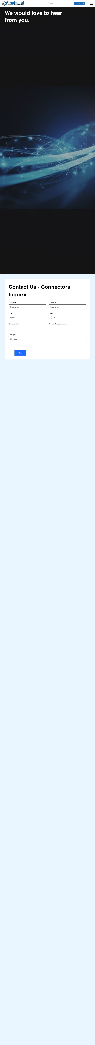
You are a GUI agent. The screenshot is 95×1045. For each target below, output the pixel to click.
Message (12, 335)
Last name (53, 302)
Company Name (14, 324)
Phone (51, 313)
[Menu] (91, 3)
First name (13, 302)
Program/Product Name (57, 324)
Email (11, 313)
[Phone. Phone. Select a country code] (52, 317)
